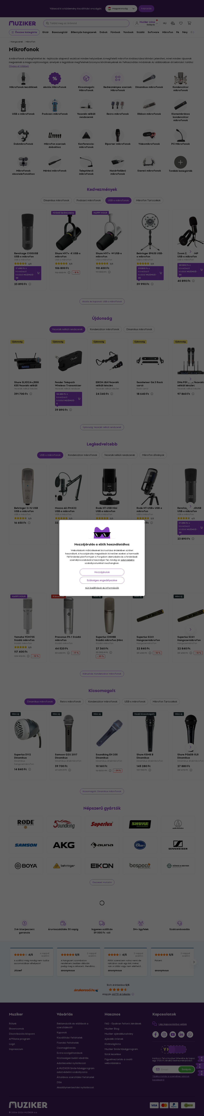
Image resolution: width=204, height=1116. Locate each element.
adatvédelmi (127, 560)
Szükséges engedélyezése (102, 580)
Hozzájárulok (102, 572)
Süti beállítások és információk (102, 588)
